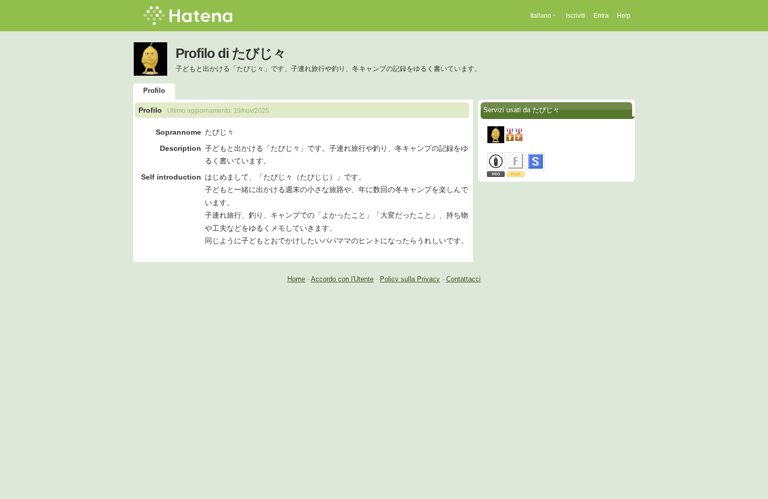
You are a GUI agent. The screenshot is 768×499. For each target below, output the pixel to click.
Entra (601, 15)
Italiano (540, 15)
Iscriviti (575, 15)
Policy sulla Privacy (410, 279)
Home (296, 279)
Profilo (154, 90)
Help (624, 15)
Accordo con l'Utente (342, 279)
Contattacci (463, 279)
